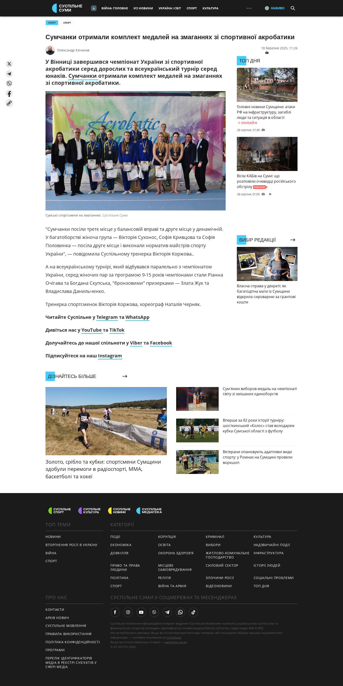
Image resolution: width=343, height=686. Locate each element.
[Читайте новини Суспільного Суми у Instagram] (128, 612)
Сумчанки (83, 75)
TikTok (116, 330)
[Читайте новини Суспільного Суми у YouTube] (141, 612)
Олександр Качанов (73, 50)
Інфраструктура (269, 553)
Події (115, 536)
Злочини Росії (220, 578)
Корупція (167, 536)
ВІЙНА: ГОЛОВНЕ (115, 8)
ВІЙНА (51, 553)
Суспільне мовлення (66, 625)
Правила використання (69, 634)
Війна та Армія (172, 586)
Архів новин (57, 617)
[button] (9, 64)
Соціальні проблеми (274, 578)
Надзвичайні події (272, 545)
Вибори (213, 545)
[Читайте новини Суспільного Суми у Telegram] (167, 612)
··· (249, 8)
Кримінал (215, 536)
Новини (53, 536)
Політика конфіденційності (73, 642)
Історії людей (267, 565)
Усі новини (143, 8)
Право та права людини (125, 567)
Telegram (107, 317)
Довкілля (119, 553)
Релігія (164, 578)
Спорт (192, 8)
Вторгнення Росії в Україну (72, 545)
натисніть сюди (175, 642)
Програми (55, 650)
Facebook (161, 343)
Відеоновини (219, 586)
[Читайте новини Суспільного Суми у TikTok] (193, 612)
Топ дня (261, 586)
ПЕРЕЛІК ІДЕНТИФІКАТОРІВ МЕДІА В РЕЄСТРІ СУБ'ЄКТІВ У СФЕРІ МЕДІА (71, 662)
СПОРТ (52, 22)
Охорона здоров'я (176, 553)
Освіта (164, 545)
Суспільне (173, 637)
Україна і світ (170, 8)
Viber (136, 343)
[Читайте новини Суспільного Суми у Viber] (154, 612)
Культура (210, 8)
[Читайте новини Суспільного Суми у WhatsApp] (180, 612)
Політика (119, 578)
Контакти (55, 609)
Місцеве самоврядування (175, 567)
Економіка (120, 545)
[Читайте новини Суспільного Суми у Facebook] (115, 612)
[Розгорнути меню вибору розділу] (94, 8)
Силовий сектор (222, 565)
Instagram (110, 355)
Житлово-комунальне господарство (228, 555)
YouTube (92, 330)
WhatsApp (138, 317)
